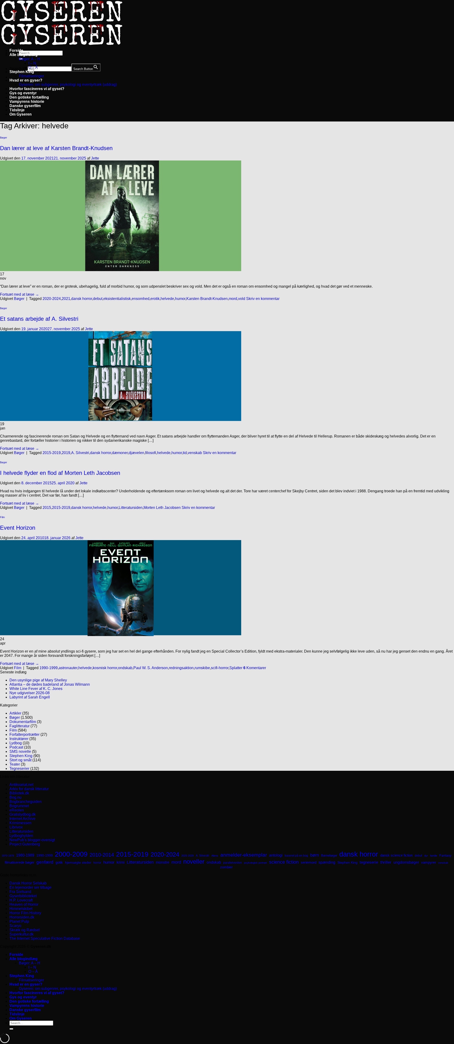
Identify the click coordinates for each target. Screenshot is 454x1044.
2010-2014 (102, 855)
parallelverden (232, 862)
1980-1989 (25, 855)
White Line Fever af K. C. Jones (35, 689)
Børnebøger (329, 855)
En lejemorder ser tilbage (30, 887)
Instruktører (18, 739)
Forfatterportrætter (24, 734)
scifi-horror (219, 668)
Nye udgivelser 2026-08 (29, 693)
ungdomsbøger (406, 862)
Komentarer (254, 668)
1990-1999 (48, 668)
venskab (195, 453)
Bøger (3, 137)
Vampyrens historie (26, 102)
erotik (155, 299)
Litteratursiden (131, 508)
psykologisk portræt (255, 862)
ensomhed (140, 299)
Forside (16, 50)
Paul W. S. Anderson (150, 668)
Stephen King (21, 72)
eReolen (16, 810)
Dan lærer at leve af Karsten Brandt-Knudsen (56, 148)
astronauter (68, 668)
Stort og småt (20, 760)
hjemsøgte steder (78, 862)
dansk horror (81, 299)
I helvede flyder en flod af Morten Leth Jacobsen (60, 473)
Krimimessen (20, 823)
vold (241, 299)
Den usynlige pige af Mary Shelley (38, 680)
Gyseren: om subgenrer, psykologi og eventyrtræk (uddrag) (68, 84)
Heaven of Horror (23, 904)
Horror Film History (25, 913)
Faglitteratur (19, 726)
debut (97, 299)
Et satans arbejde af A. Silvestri (39, 319)
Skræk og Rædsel (24, 930)
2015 (47, 508)
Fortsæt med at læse (19, 294)
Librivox (16, 827)
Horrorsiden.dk (21, 917)
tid (185, 453)
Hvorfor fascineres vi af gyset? (36, 89)
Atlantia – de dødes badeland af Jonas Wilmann (49, 684)
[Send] (11, 1029)
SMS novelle (20, 751)
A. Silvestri (80, 453)
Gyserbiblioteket (23, 896)
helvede (167, 299)
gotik (59, 862)
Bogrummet (19, 806)
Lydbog (15, 743)
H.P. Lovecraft (21, 900)
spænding (327, 862)
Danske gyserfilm (25, 106)
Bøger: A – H (29, 59)
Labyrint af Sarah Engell (29, 697)
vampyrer (428, 862)
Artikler (15, 713)
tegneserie (369, 862)
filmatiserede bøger (19, 862)
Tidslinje (17, 110)
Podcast (16, 747)
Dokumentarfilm (22, 722)
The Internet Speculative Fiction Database (44, 938)
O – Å (33, 67)
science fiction (284, 862)
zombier (226, 867)
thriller (385, 862)
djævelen (136, 453)
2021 (66, 299)
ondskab (125, 668)
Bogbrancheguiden (25, 802)
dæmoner (120, 453)
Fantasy (445, 855)
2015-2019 (52, 453)
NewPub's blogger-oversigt (32, 840)
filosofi (150, 453)
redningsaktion (181, 668)
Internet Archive (22, 819)
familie (433, 855)
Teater (14, 764)
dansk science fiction (396, 855)
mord (233, 299)
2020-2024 (52, 299)
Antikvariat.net (21, 785)
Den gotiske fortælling (29, 97)
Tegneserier (19, 769)
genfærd (44, 862)
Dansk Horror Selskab (28, 883)
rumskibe (202, 668)
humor (180, 299)
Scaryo (15, 926)
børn (314, 855)
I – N (32, 63)
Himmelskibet (20, 909)
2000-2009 (71, 854)
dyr (426, 855)
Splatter (235, 668)
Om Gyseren (20, 114)
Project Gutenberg (24, 844)
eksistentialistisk (117, 299)
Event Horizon (17, 527)
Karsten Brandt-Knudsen (207, 299)
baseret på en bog (296, 855)
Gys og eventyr (23, 93)
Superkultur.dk (21, 934)
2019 (66, 453)
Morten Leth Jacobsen (162, 508)
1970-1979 (8, 855)
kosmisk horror (105, 668)
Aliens (214, 855)
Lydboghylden (21, 836)
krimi (121, 862)
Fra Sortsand (20, 892)
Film (2, 517)
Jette (95, 158)
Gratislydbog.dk (22, 814)
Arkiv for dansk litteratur (29, 789)
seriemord (308, 862)
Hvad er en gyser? (25, 80)
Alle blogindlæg (23, 55)
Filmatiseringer (31, 76)
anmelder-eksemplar (243, 855)
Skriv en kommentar (262, 299)
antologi (276, 855)
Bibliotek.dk (19, 793)
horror (97, 862)
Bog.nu (15, 797)
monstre (162, 862)
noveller (194, 861)
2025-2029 (187, 855)
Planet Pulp (19, 921)
